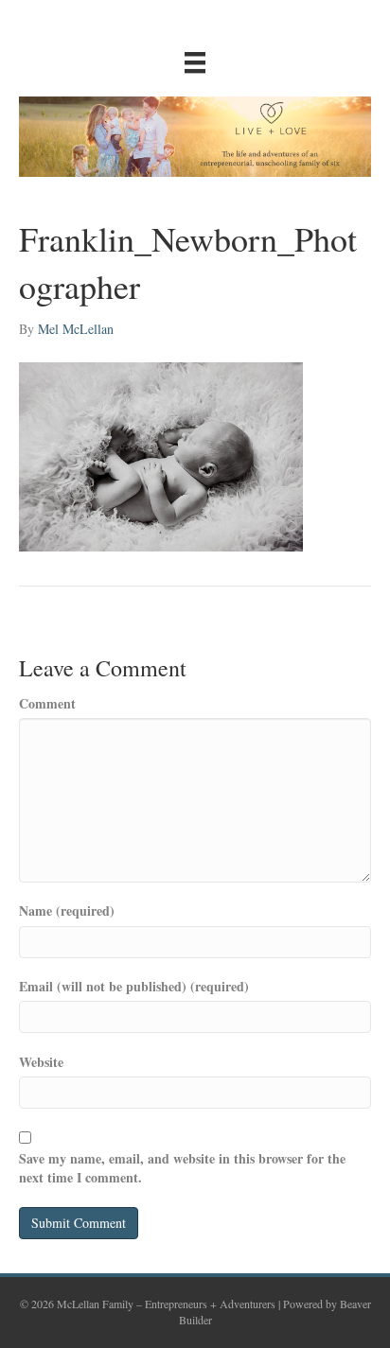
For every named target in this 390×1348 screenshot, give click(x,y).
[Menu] (195, 62)
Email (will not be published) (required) (134, 986)
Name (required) (67, 911)
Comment (47, 703)
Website (41, 1062)
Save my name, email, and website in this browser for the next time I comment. (182, 1168)
